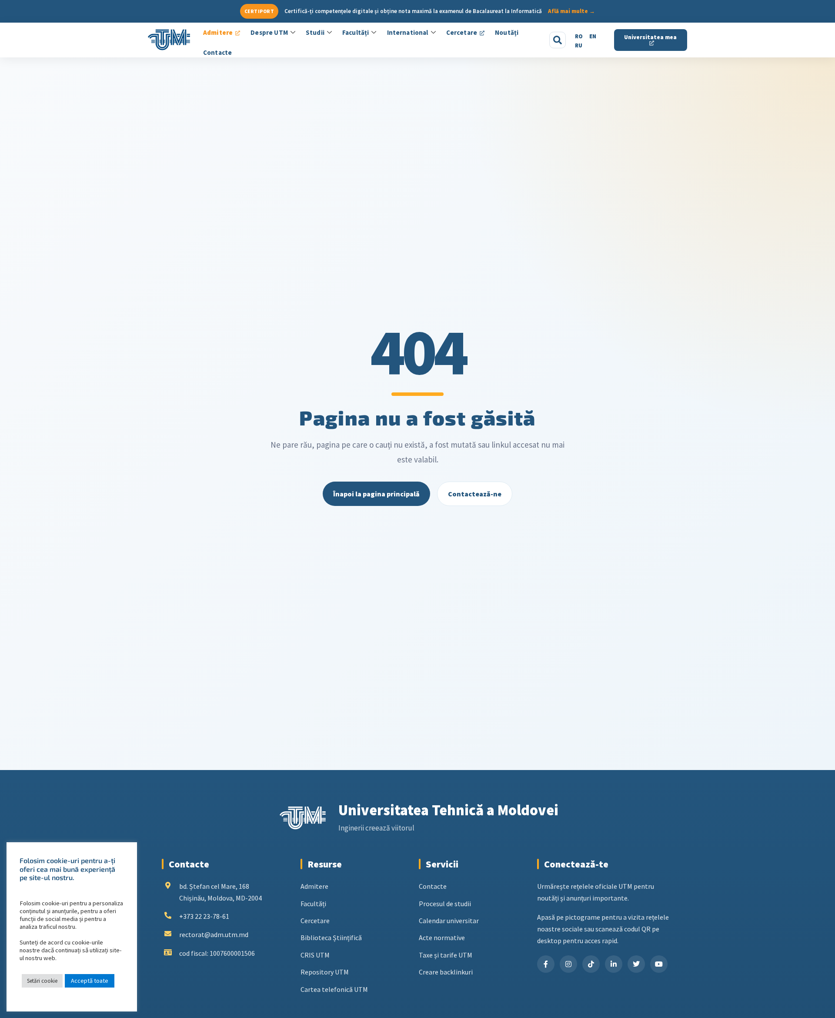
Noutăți (506, 32)
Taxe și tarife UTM (445, 955)
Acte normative (442, 937)
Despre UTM (269, 32)
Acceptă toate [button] (89, 981)
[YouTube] (659, 964)
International (407, 32)
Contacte (217, 52)
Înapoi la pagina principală (376, 493)
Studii (315, 32)
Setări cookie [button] (42, 981)
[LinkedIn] (613, 964)
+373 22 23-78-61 (204, 916)
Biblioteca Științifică (331, 937)
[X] (636, 964)
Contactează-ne (474, 493)
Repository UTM (325, 972)
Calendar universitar (449, 920)
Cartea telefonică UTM (334, 989)
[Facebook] (545, 964)
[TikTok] (591, 964)
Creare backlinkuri (446, 972)
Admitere (218, 32)
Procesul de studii (445, 903)
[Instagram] (568, 964)
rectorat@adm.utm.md (213, 934)
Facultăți (355, 32)
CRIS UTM (315, 955)
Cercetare (461, 32)
